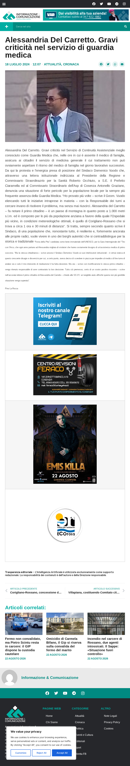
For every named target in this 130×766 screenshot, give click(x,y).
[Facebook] (94, 4)
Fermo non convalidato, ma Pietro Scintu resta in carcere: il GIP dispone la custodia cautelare (23, 646)
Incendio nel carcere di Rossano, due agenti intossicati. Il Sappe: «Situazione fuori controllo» (105, 646)
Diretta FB (80, 754)
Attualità (52, 64)
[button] (3, 3)
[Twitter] (101, 4)
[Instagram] (124, 4)
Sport (78, 747)
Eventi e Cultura (84, 735)
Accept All (62, 752)
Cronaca (71, 64)
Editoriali (80, 741)
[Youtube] (109, 4)
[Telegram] (117, 4)
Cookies (108, 728)
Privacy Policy (112, 722)
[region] (41, 743)
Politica (79, 728)
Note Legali (110, 716)
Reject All (41, 752)
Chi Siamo (52, 722)
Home (49, 716)
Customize (20, 752)
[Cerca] (125, 26)
